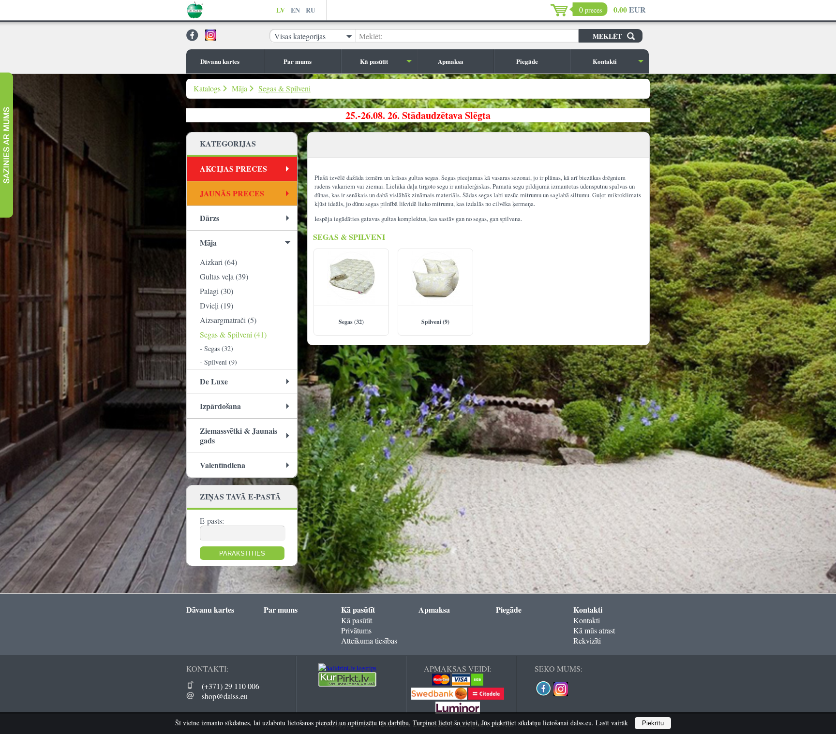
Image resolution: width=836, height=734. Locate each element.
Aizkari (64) (218, 262)
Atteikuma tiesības (369, 640)
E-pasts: (212, 520)
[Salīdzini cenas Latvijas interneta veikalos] (347, 684)
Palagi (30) (216, 291)
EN (295, 10)
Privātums (356, 630)
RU (310, 10)
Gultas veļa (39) (224, 276)
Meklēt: (370, 36)
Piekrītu (653, 723)
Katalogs (207, 88)
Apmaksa (450, 61)
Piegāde (527, 61)
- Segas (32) (216, 348)
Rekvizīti (587, 640)
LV (280, 10)
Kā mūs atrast (594, 630)
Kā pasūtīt (374, 61)
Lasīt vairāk (612, 722)
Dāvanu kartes (219, 61)
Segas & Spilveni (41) (233, 334)
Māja (239, 88)
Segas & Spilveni (284, 88)
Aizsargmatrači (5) (228, 320)
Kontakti (605, 61)
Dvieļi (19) (216, 305)
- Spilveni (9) (218, 362)
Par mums (298, 61)
